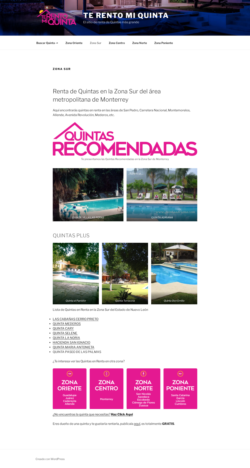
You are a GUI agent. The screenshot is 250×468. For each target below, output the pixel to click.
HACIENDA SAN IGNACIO (71, 342)
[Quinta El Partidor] (76, 273)
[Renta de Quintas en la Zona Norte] (143, 388)
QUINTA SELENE (65, 333)
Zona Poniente (163, 43)
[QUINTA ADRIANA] (162, 194)
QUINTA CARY (63, 328)
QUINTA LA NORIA (66, 338)
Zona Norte (139, 43)
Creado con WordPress (50, 459)
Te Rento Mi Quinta (126, 15)
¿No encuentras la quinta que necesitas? (81, 414)
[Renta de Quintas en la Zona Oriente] (70, 388)
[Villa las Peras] (88, 194)
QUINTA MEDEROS (67, 324)
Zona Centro (117, 43)
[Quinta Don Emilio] (174, 273)
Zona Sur (95, 43)
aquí (137, 424)
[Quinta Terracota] (125, 273)
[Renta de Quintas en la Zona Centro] (106, 388)
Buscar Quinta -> (47, 43)
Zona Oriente (73, 43)
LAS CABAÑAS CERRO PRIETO (75, 319)
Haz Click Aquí (122, 414)
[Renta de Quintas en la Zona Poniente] (180, 388)
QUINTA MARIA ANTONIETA (73, 347)
